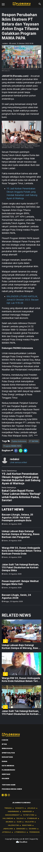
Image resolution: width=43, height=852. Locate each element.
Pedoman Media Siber (12, 789)
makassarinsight (12, 815)
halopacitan (13, 825)
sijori (19, 822)
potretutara (28, 815)
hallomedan (8, 818)
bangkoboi (20, 829)
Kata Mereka (8, 766)
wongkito (19, 808)
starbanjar (32, 818)
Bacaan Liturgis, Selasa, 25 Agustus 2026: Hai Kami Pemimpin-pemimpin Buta (17, 517)
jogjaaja (31, 808)
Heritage (6, 774)
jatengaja (6, 832)
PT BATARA (33, 441)
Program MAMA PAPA (12, 446)
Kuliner (5, 778)
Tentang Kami (8, 785)
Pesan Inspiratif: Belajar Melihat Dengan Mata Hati (20, 582)
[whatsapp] (21, 451)
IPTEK (4, 744)
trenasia (8, 808)
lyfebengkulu (20, 832)
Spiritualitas (8, 753)
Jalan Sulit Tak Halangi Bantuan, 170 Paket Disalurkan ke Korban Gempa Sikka (20, 567)
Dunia (4, 761)
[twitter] (25, 451)
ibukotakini (27, 825)
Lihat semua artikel (18, 462)
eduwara (32, 829)
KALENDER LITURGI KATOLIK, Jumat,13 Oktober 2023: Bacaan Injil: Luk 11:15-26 (23, 299)
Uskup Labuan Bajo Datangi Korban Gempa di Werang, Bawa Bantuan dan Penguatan (20, 534)
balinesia (9, 822)
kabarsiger (27, 811)
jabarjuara (8, 829)
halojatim (29, 822)
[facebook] (16, 451)
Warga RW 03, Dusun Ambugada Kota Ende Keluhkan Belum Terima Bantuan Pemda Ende (21, 550)
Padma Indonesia (19, 441)
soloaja (20, 818)
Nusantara (7, 757)
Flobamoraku (8, 770)
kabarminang (13, 811)
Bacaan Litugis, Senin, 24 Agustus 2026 (16, 596)
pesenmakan (34, 832)
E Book (5, 740)
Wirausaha (7, 748)
